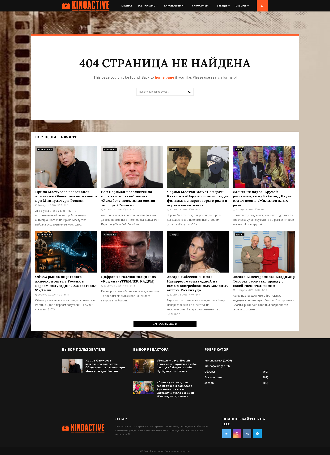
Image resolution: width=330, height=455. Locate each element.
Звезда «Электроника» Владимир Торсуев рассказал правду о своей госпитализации (264, 281)
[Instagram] (237, 433)
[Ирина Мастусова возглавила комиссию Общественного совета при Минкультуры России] (66, 167)
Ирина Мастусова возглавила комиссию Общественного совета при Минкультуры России (66, 196)
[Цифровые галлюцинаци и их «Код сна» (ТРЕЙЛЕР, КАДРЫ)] (132, 252)
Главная (126, 5)
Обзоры (240, 5)
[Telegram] (257, 433)
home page (164, 77)
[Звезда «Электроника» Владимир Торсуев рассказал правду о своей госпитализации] (264, 252)
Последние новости (56, 137)
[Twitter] (226, 433)
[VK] (247, 433)
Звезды (222, 5)
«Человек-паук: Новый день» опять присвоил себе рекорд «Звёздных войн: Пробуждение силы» (177, 366)
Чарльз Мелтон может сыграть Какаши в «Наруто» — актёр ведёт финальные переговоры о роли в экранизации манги (198, 198)
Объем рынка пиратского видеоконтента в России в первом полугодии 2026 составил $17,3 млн (66, 283)
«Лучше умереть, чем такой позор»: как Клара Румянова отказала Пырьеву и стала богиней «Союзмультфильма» (175, 389)
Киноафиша (200, 5)
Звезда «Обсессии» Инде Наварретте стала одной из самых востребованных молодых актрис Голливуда (197, 283)
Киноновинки (173, 5)
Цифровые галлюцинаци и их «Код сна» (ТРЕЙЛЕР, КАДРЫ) (128, 278)
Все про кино (146, 5)
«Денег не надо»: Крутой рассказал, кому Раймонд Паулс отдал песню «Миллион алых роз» (262, 198)
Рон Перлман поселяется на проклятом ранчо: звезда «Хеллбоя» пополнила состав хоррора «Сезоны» (128, 198)
